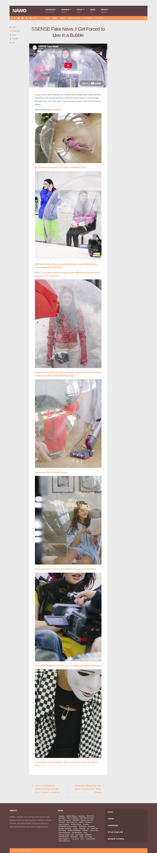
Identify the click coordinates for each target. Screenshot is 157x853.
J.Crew (75, 828)
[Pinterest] (22, 18)
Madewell (88, 834)
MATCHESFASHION (87, 818)
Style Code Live (72, 822)
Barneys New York (87, 820)
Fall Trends (62, 830)
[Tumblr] (26, 18)
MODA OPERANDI (74, 830)
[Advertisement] (130, 66)
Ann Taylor (88, 837)
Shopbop (61, 816)
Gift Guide (87, 18)
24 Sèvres (88, 822)
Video (92, 11)
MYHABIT (62, 818)
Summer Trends (64, 834)
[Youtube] (35, 18)
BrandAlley (91, 826)
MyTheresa (82, 826)
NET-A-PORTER (72, 818)
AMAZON (76, 820)
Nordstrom (81, 816)
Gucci (82, 839)
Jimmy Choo (94, 830)
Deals (62, 18)
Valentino (82, 828)
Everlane (86, 824)
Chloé (81, 837)
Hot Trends (99, 18)
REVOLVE (90, 816)
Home (47, 18)
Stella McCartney (64, 832)
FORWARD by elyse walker (68, 826)
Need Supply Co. (64, 839)
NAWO (19, 10)
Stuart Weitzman (64, 841)
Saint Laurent (90, 839)
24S (72, 834)
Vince (85, 832)
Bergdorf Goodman (65, 828)
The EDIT (62, 822)
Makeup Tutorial (74, 18)
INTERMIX (74, 837)
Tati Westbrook (77, 832)
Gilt (88, 828)
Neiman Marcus (71, 816)
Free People (79, 834)
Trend (55, 18)
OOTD (81, 822)
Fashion (65, 11)
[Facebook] (14, 18)
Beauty (104, 11)
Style (79, 11)
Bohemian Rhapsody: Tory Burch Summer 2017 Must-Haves (88, 788)
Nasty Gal (94, 828)
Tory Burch (75, 839)
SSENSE (15, 39)
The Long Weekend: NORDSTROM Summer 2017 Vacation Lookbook (47, 788)
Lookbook (50, 11)
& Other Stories (76, 824)
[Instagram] (18, 18)
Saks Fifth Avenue (65, 820)
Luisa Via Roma (64, 824)
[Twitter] (31, 18)
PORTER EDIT (64, 837)
